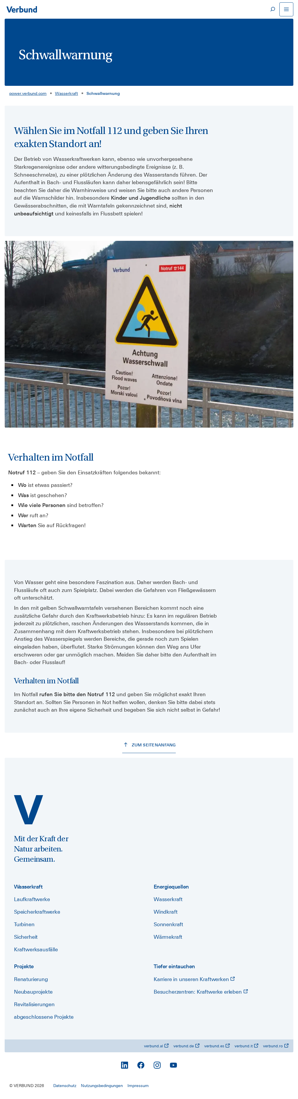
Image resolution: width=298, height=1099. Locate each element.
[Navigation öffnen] (286, 9)
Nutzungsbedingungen (102, 1085)
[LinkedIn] (124, 1065)
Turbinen (24, 924)
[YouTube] (173, 1065)
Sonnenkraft (168, 924)
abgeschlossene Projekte (44, 1017)
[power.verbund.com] (28, 809)
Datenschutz (64, 1085)
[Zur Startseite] (21, 9)
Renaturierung (31, 979)
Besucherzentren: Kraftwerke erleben (198, 992)
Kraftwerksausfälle (36, 949)
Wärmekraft (168, 937)
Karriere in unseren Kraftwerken (192, 979)
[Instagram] (157, 1065)
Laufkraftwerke (32, 899)
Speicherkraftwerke (37, 912)
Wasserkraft (66, 93)
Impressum (138, 1085)
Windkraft (165, 912)
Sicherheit (26, 937)
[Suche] (272, 9)
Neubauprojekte (33, 992)
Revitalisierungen (34, 1004)
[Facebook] (140, 1065)
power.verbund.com (28, 93)
